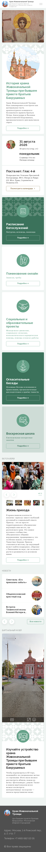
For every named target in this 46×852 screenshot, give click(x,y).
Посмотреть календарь (21, 189)
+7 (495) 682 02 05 (24, 838)
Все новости (35, 621)
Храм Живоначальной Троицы (21, 2)
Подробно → (23, 560)
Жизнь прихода (17, 510)
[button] (6, 494)
